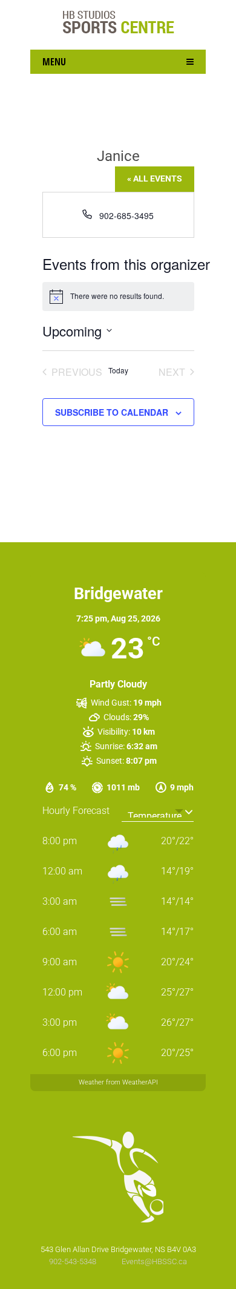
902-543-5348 (73, 1261)
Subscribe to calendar (111, 412)
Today (118, 370)
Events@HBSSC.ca (154, 1261)
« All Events (154, 178)
